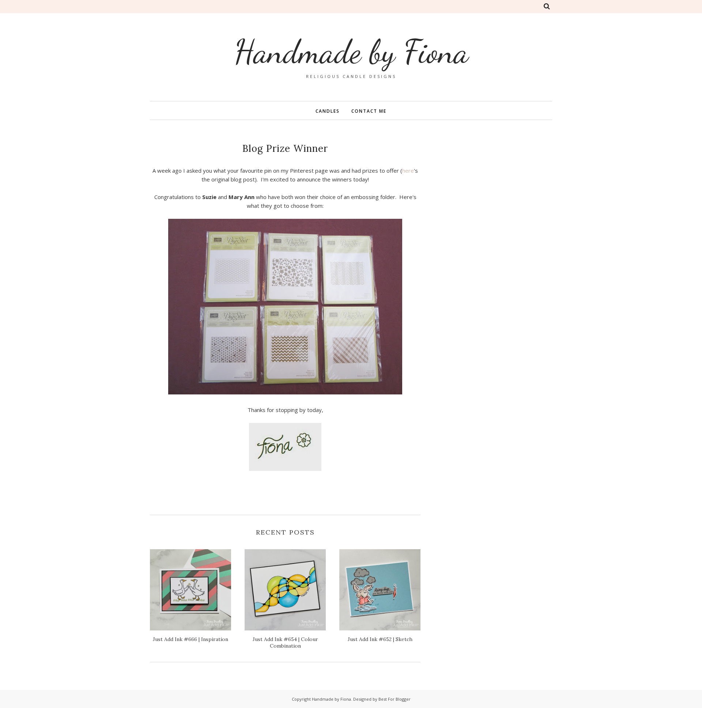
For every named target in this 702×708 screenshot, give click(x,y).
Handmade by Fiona (351, 51)
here (408, 170)
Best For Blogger (394, 699)
